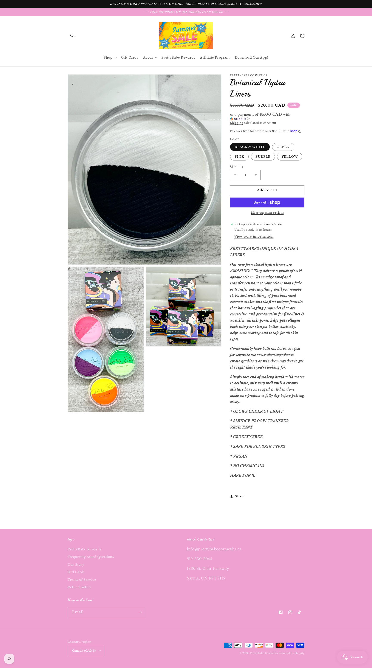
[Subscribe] (140, 612)
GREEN (283, 147)
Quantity (236, 166)
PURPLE (263, 157)
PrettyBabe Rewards (84, 549)
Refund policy (79, 587)
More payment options (267, 212)
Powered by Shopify (291, 653)
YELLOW (290, 157)
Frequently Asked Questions (91, 557)
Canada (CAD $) (84, 650)
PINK (239, 157)
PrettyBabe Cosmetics (264, 653)
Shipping (236, 123)
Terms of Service (82, 580)
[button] (72, 35)
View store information (253, 236)
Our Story (76, 565)
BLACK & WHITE (250, 147)
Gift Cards (76, 572)
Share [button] (240, 496)
